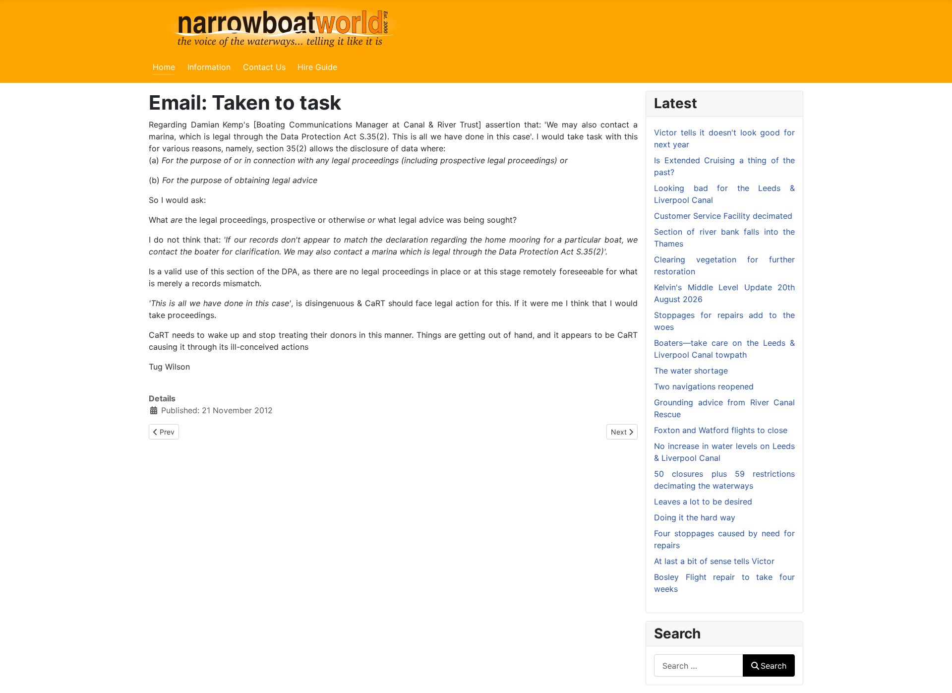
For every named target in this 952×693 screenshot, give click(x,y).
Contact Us (264, 67)
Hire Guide (317, 67)
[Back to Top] (934, 674)
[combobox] (698, 665)
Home (164, 67)
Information (209, 67)
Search (773, 666)
